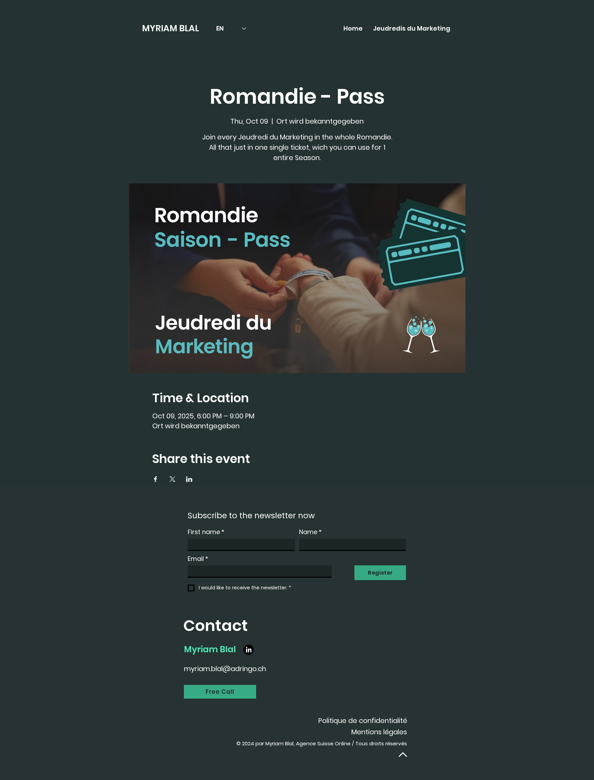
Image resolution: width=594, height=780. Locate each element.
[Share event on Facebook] (155, 479)
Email (198, 559)
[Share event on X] (172, 479)
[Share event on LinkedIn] (189, 479)
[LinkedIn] (248, 650)
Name (310, 532)
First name (206, 532)
